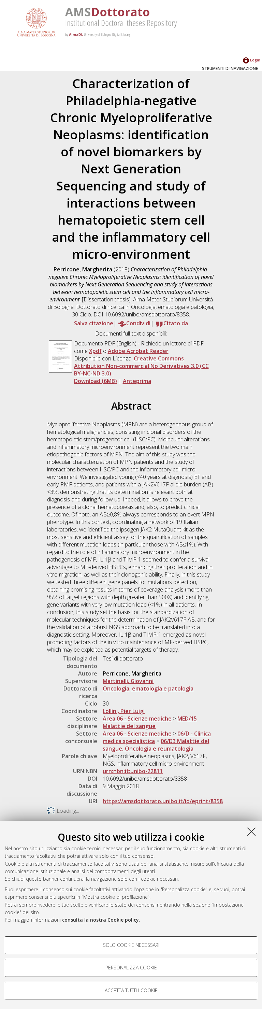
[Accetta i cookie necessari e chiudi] (251, 831)
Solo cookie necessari (131, 945)
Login (254, 59)
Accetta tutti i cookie (131, 990)
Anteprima (137, 381)
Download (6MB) (95, 381)
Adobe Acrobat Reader (138, 351)
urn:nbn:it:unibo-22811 (133, 771)
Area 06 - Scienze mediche (137, 718)
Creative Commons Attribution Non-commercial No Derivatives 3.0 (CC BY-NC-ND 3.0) (141, 366)
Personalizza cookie (131, 967)
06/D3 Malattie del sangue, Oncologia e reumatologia (156, 744)
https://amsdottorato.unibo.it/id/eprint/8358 (163, 801)
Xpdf (95, 351)
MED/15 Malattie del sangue (150, 722)
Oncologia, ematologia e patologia (148, 688)
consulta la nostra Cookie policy (100, 919)
